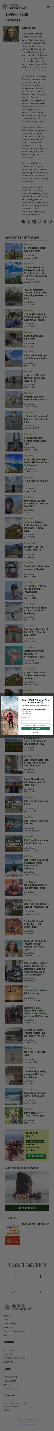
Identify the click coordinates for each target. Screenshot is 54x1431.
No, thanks (35, 732)
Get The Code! (35, 728)
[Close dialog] (51, 697)
